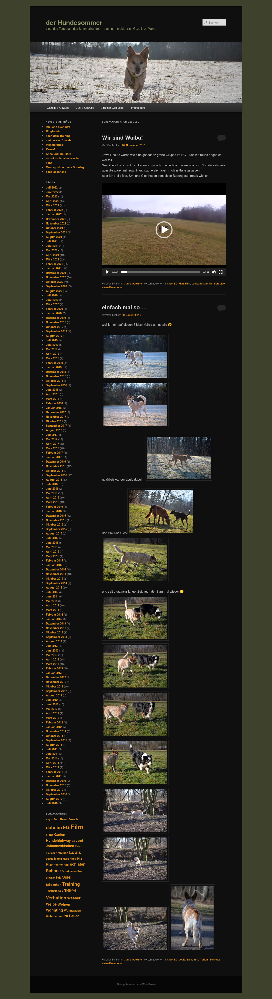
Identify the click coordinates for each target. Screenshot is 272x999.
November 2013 (56, 628)
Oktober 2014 (54, 578)
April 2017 (52, 444)
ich (73, 840)
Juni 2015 (52, 542)
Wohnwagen (72, 910)
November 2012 (56, 682)
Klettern (50, 853)
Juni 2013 (52, 650)
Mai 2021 (51, 250)
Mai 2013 (51, 655)
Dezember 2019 (56, 318)
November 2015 (56, 520)
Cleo (170, 283)
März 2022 (52, 205)
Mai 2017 (51, 439)
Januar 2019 (54, 367)
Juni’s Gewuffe (85, 108)
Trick (60, 891)
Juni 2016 (52, 488)
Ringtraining (54, 131)
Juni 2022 (52, 192)
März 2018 (52, 399)
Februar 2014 (54, 614)
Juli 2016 (52, 484)
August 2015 (54, 533)
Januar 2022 (54, 214)
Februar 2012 (54, 722)
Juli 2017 (52, 435)
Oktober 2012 (54, 686)
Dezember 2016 (56, 461)
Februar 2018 (54, 403)
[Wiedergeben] (107, 272)
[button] (164, 229)
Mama (58, 858)
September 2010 (56, 794)
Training (71, 884)
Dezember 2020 (56, 273)
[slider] (160, 272)
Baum (64, 819)
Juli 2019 (52, 340)
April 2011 (52, 763)
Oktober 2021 (54, 228)
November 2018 (56, 376)
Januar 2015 (54, 565)
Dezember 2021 (56, 219)
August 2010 (54, 799)
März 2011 (52, 767)
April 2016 (52, 497)
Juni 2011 (52, 754)
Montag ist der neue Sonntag (65, 167)
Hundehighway (58, 840)
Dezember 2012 (56, 677)
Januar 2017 (54, 457)
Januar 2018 (54, 408)
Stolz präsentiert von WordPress (136, 984)
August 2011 (54, 745)
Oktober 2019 (54, 327)
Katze (78, 846)
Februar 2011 (54, 772)
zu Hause (71, 915)
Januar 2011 (54, 776)
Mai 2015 (51, 547)
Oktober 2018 (54, 381)
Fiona (49, 835)
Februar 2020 (54, 309)
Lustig (49, 858)
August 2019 (54, 336)
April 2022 (52, 201)
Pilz (79, 858)
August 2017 (54, 430)
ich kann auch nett (58, 127)
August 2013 (54, 641)
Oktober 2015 (54, 524)
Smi (201, 283)
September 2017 (56, 425)
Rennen (59, 864)
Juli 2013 (52, 646)
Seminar (50, 877)
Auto (56, 819)
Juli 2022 (52, 187)
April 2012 (52, 713)
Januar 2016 (54, 511)
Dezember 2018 (56, 372)
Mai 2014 (51, 601)
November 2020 (56, 277)
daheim (54, 827)
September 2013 (56, 637)
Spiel (66, 877)
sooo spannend (56, 172)
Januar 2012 (54, 727)
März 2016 (52, 502)
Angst (49, 819)
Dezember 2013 (56, 623)
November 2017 (56, 416)
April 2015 (52, 551)
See (79, 871)
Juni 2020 (52, 300)
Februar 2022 (54, 210)
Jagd (79, 840)
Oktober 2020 (54, 282)
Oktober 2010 (54, 789)
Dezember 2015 (56, 515)
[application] (164, 229)
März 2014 (52, 610)
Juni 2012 (52, 704)
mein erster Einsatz (58, 140)
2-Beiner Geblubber (112, 108)
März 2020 (52, 304)
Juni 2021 (52, 246)
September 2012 (56, 691)
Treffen (203, 959)
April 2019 (52, 354)
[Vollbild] (220, 272)
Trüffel (70, 890)
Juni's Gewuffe (133, 283)
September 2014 (56, 583)
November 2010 (56, 785)
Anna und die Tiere (58, 154)
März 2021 (52, 259)
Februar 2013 (54, 668)
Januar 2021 (54, 268)
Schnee (53, 870)
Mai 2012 (51, 709)
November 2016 (56, 466)
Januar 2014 (54, 619)
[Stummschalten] (214, 272)
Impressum (138, 108)
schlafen (77, 864)
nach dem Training (58, 136)
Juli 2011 (52, 749)
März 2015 (52, 556)
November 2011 (56, 731)
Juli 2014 (52, 592)
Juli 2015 (52, 538)
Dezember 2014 (56, 569)
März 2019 (52, 358)
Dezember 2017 (56, 412)
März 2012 (52, 718)
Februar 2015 (54, 560)
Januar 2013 (54, 673)
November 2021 (56, 223)
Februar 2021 (54, 264)
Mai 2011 (51, 758)
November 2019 (56, 322)
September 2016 (56, 475)
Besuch (73, 819)
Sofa (58, 877)
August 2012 (54, 695)
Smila (208, 283)
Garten (59, 834)
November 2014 (56, 574)
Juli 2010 (52, 803)
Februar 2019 (54, 363)
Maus (66, 858)
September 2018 (56, 385)
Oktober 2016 (54, 471)
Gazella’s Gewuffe (58, 108)
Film (181, 283)
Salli (66, 864)
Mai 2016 (51, 493)
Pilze (49, 864)
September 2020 (56, 286)
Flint (187, 283)
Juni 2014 (52, 596)
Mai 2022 (51, 196)
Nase (73, 858)
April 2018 (52, 394)
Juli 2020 (52, 295)
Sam (189, 959)
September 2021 (56, 232)
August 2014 (54, 587)
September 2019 (56, 331)
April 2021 (52, 255)
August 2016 (54, 479)
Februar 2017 (54, 452)
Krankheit (62, 853)
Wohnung (54, 910)
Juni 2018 (52, 389)
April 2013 (52, 659)
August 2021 (54, 237)
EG (175, 283)
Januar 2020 (54, 313)
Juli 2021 (52, 241)
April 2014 (52, 605)
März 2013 (52, 664)
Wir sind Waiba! (122, 137)
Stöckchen (53, 884)
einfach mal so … (124, 307)
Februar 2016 (54, 507)
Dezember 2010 (56, 781)
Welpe (51, 904)
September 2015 (56, 529)
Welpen (64, 904)
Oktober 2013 (54, 632)
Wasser (74, 897)
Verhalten (56, 897)
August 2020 (54, 291)
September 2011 (56, 740)
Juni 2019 (52, 345)
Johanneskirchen (60, 845)
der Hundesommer (74, 22)
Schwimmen (69, 871)
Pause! (50, 149)
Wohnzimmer (55, 916)
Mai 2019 (51, 349)
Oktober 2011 (54, 736)
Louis (194, 283)
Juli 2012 (52, 700)
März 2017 (52, 448)
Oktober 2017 (54, 421)
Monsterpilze (54, 145)
